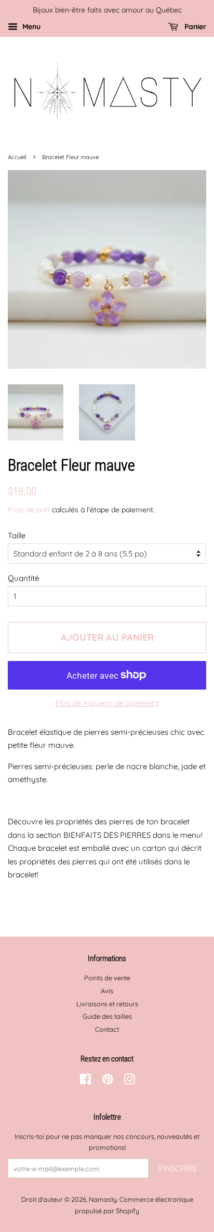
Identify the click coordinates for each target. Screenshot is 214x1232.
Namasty (103, 1199)
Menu (30, 26)
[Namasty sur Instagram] (129, 1081)
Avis (107, 991)
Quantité (23, 578)
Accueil (17, 157)
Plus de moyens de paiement (107, 703)
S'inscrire (177, 1168)
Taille (16, 535)
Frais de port (29, 509)
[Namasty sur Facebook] (85, 1081)
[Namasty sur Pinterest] (107, 1081)
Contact (107, 1029)
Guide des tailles (107, 1016)
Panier (194, 26)
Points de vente (107, 978)
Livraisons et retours (107, 1004)
